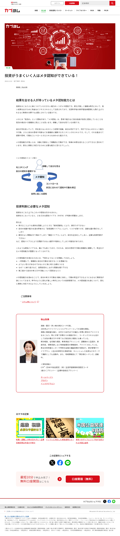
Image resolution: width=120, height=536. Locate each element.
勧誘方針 (67, 507)
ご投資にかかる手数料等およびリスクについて (20, 511)
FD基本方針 (21, 507)
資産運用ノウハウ (55, 10)
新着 (36, 10)
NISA (92, 10)
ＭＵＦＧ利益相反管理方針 (35, 507)
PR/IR (106, 10)
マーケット (69, 10)
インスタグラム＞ (48, 383)
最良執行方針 (77, 507)
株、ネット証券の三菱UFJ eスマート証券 (17, 516)
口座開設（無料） (83, 479)
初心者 (43, 10)
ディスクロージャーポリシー (53, 507)
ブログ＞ (44, 380)
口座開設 (72, 3)
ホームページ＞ (47, 377)
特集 (99, 10)
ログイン (57, 3)
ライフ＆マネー (81, 10)
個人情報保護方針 (10, 507)
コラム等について (29, 302)
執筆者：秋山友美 (21, 87)
